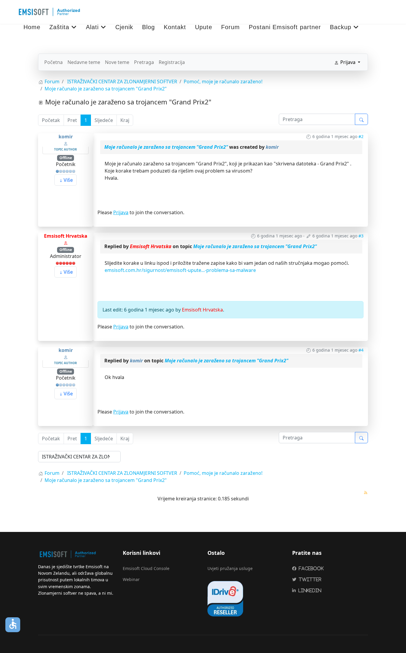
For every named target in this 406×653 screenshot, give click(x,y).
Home (31, 27)
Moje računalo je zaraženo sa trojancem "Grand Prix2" (166, 147)
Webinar (131, 579)
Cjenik (124, 27)
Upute (203, 27)
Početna (53, 62)
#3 (360, 236)
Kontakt (175, 27)
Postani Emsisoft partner (285, 27)
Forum (230, 27)
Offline (65, 157)
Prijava (120, 212)
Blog (148, 27)
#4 (360, 350)
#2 (360, 136)
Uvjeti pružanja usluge (230, 568)
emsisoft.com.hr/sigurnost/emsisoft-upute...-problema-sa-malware (180, 270)
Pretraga (144, 62)
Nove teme (117, 62)
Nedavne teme (83, 62)
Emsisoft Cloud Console (146, 568)
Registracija (172, 62)
